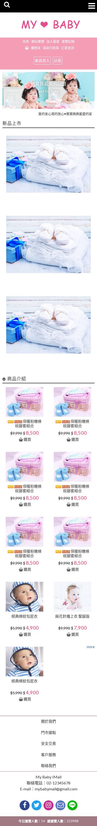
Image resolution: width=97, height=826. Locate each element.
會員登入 (42, 60)
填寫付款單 (51, 48)
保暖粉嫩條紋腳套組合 (28, 423)
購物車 (36, 48)
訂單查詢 (67, 48)
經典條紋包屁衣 (24, 616)
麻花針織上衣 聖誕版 (72, 616)
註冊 (57, 60)
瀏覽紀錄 (68, 41)
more (91, 647)
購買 (27, 439)
